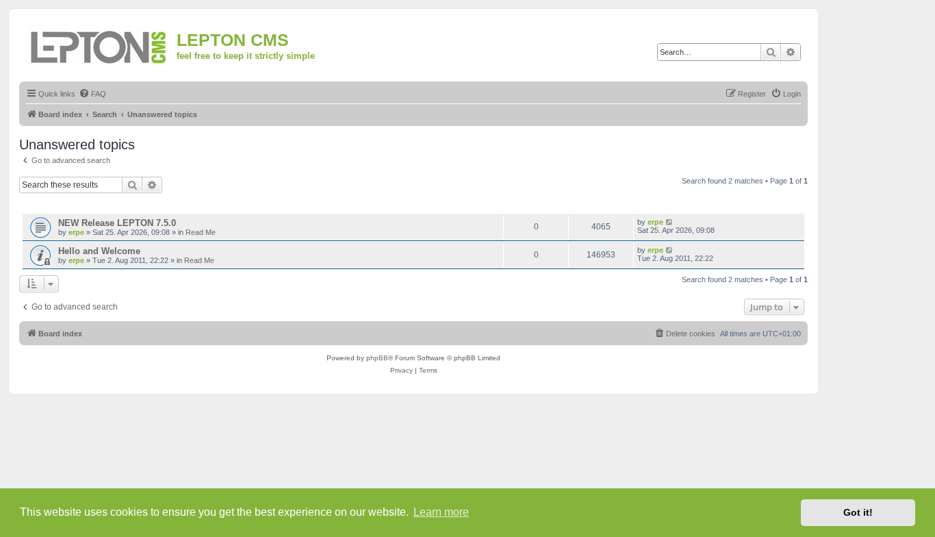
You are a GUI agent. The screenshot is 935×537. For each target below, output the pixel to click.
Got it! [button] (858, 512)
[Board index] (100, 45)
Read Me (200, 232)
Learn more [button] (441, 512)
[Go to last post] (669, 222)
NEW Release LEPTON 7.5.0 (117, 223)
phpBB (377, 358)
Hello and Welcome (99, 251)
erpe (76, 232)
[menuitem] (92, 94)
